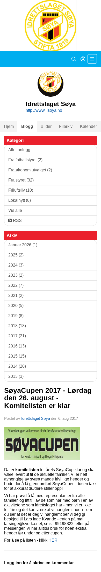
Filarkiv (66, 126)
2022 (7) (16, 285)
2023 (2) (16, 275)
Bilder (46, 126)
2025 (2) (16, 255)
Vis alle (15, 210)
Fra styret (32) (21, 180)
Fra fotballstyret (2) (25, 160)
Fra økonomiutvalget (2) (30, 170)
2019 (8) (16, 315)
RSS (17, 220)
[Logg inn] (83, 59)
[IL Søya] (50, 25)
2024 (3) (16, 265)
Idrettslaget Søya (35, 418)
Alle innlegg (19, 150)
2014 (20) (17, 366)
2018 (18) (17, 326)
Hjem (9, 126)
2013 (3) (16, 376)
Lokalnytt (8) (19, 200)
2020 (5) (16, 305)
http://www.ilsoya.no (44, 110)
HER (52, 540)
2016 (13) (17, 346)
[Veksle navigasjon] (92, 59)
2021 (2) (16, 295)
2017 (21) (17, 336)
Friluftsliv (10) (20, 190)
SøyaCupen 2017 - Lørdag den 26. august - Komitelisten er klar (48, 398)
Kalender (88, 126)
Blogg (27, 126)
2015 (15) (17, 356)
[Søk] (73, 59)
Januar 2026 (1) (22, 245)
